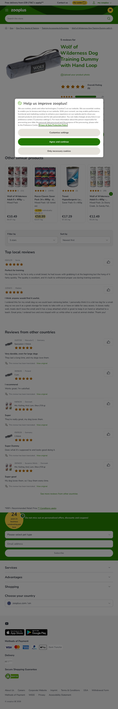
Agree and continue (59, 141)
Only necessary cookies (59, 151)
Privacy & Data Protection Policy (53, 125)
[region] (59, 128)
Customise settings (59, 132)
